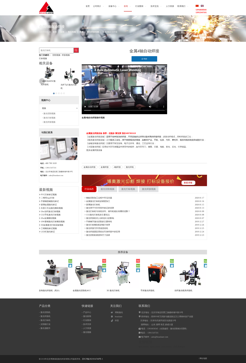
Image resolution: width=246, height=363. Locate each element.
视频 (44, 108)
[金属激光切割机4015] (89, 272)
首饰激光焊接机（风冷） (50, 290)
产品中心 (87, 312)
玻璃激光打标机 (93, 205)
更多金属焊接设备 (94, 150)
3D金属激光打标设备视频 (52, 225)
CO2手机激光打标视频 (51, 215)
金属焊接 (105, 167)
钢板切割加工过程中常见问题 (99, 198)
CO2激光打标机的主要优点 (98, 215)
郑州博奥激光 (179, 347)
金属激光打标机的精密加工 (98, 201)
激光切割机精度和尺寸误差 (98, 235)
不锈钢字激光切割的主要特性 (99, 222)
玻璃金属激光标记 (49, 205)
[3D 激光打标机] (123, 273)
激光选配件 (45, 328)
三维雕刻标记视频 (49, 228)
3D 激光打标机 (113, 290)
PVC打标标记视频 (49, 195)
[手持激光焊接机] (157, 273)
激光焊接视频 (49, 122)
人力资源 (87, 328)
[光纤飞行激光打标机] (69, 74)
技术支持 (87, 324)
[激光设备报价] (144, 180)
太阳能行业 (45, 324)
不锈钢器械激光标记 (50, 201)
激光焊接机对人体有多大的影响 (100, 218)
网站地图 (203, 358)
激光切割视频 (49, 113)
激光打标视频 (49, 118)
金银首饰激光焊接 (96, 143)
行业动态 (89, 189)
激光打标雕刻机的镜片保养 (98, 225)
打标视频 (43, 58)
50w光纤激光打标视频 (50, 211)
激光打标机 (45, 320)
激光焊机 (130, 167)
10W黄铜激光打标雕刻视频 (53, 222)
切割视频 (56, 55)
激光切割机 (45, 312)
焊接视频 (66, 55)
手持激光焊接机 (148, 290)
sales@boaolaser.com (56, 175)
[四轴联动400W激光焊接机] (49, 72)
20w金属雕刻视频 (48, 218)
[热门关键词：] (76, 50)
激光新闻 (87, 316)
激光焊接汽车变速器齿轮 (97, 228)
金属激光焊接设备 (96, 137)
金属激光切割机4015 (82, 290)
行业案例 (87, 320)
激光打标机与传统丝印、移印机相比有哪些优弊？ (108, 211)
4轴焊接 (117, 167)
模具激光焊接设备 (96, 140)
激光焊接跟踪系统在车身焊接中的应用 (103, 232)
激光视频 (87, 332)
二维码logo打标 (47, 198)
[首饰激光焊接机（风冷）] (55, 273)
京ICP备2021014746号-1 (92, 359)
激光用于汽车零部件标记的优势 (100, 208)
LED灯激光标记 (48, 232)
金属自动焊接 (90, 167)
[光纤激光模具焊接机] (191, 273)
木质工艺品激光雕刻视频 (52, 208)
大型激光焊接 (94, 147)
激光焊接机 (45, 316)
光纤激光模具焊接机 (183, 290)
